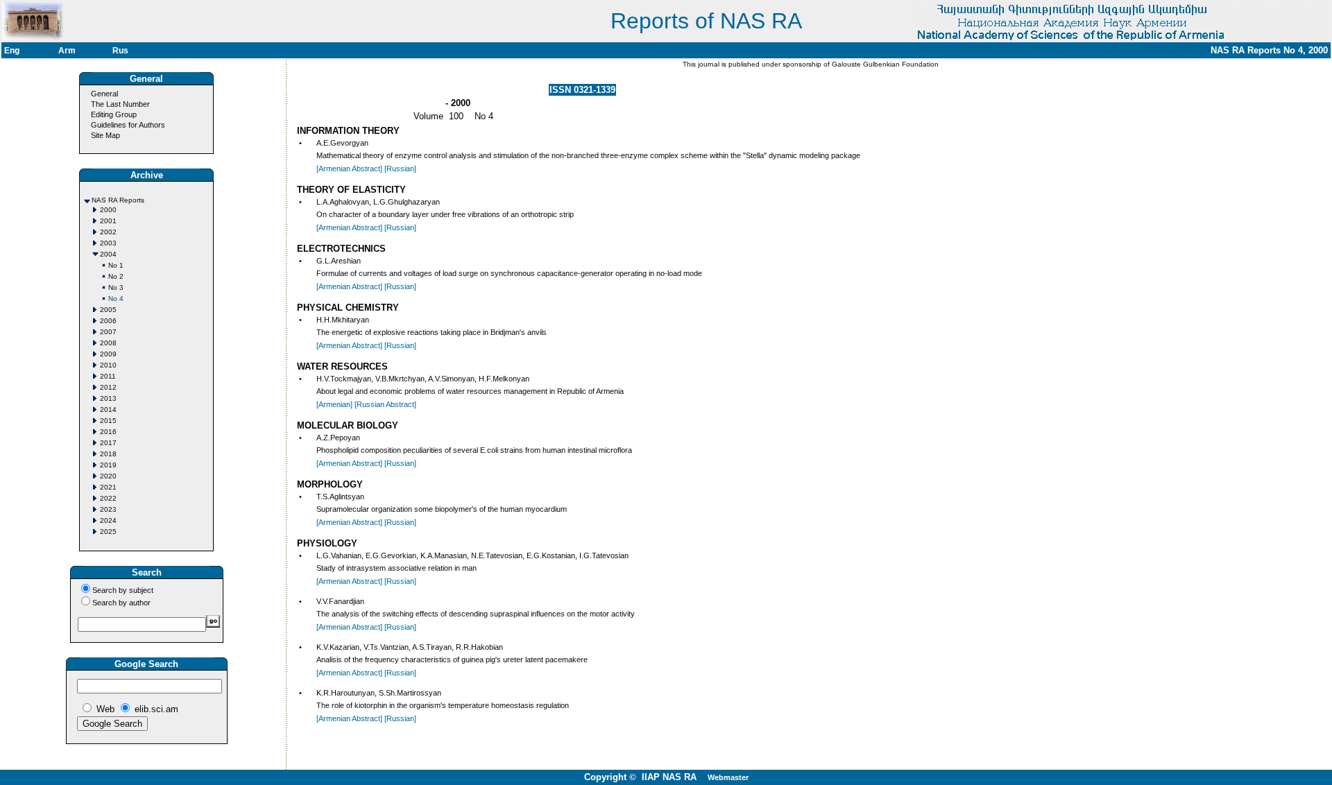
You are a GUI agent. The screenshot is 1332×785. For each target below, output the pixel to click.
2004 (108, 254)
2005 (108, 309)
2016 (108, 431)
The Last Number (120, 104)
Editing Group (114, 114)
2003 (108, 243)
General (104, 93)
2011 (108, 376)
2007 (108, 332)
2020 (108, 476)
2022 (108, 498)
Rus (120, 50)
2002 (108, 232)
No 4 (115, 298)
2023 (108, 509)
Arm (67, 50)
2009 (108, 354)
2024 (108, 520)
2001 (108, 221)
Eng (11, 50)
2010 (108, 365)
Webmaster (728, 777)
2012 (108, 387)
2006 (108, 321)
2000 (108, 210)
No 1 (115, 265)
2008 (108, 343)
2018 (108, 454)
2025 (108, 531)
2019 (108, 465)
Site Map (105, 135)
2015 (108, 420)
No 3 (115, 287)
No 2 (115, 276)
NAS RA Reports (118, 200)
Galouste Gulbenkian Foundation (884, 64)
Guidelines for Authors (128, 125)
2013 (108, 398)
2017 (108, 443)
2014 (108, 409)
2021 (108, 487)
